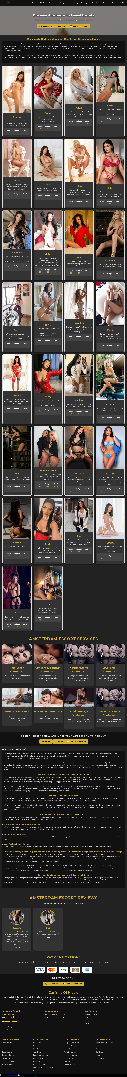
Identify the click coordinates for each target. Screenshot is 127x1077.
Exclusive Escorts (8, 1055)
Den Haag (99, 1052)
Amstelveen (100, 1055)
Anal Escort (37, 1052)
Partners (115, 3)
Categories (63, 3)
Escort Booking (91, 1015)
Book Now (61, 26)
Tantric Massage (70, 1052)
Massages (85, 3)
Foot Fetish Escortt (40, 1064)
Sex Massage (69, 1061)
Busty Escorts (7, 1052)
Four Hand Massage (71, 1064)
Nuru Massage (69, 1049)
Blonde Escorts (7, 1046)
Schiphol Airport (102, 1046)
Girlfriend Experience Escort (43, 1067)
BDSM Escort (38, 1058)
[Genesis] (16, 926)
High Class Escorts (8, 1061)
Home (34, 3)
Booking (74, 3)
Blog (124, 3)
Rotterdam (100, 1049)
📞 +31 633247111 (46, 26)
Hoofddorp (100, 1058)
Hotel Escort (37, 1046)
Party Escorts (7, 1064)
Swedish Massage (70, 1055)
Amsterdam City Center (104, 1043)
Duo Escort (37, 1043)
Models (43, 3)
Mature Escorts (7, 1058)
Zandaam (99, 1061)
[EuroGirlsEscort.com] (9, 1076)
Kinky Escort (37, 1070)
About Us (5, 1024)
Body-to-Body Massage (72, 1043)
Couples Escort (38, 1049)
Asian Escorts (7, 1043)
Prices (105, 3)
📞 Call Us (58, 741)
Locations (96, 3)
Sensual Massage (70, 1046)
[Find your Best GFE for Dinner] (27, 1076)
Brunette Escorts (8, 1049)
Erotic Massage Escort (41, 1055)
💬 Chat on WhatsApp (79, 26)
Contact (5, 1033)
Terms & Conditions (9, 1030)
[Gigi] (47, 926)
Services (52, 3)
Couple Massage (70, 1058)
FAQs (87, 1018)
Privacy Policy (7, 1027)
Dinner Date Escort (40, 1061)
